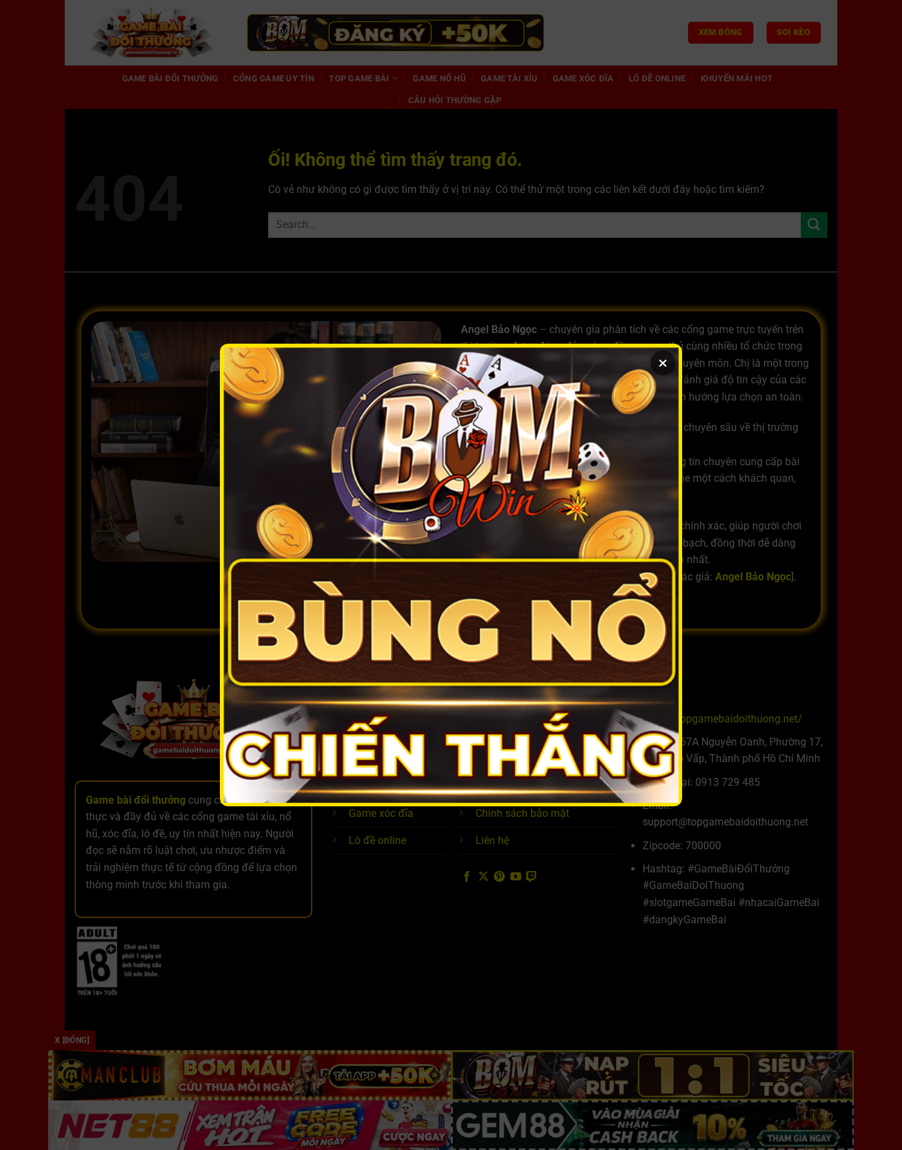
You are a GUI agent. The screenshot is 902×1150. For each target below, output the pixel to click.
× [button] (663, 363)
